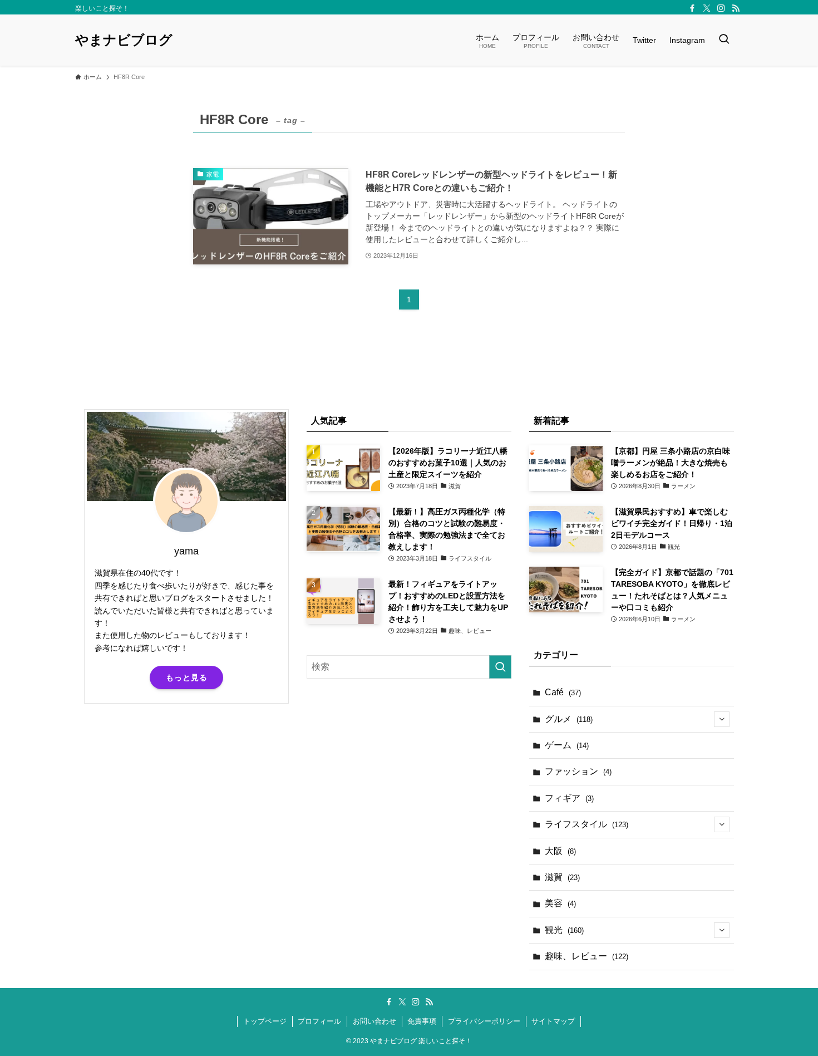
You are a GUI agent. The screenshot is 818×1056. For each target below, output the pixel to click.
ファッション (578, 771)
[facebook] (692, 8)
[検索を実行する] (500, 667)
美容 (560, 903)
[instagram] (721, 8)
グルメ (569, 719)
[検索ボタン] (724, 40)
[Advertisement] (186, 799)
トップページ (265, 1021)
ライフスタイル (586, 824)
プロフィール (319, 1021)
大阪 (560, 851)
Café (563, 692)
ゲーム (567, 745)
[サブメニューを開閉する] (722, 719)
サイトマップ (553, 1021)
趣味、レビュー (586, 956)
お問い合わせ (374, 1021)
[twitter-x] (706, 8)
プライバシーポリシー (484, 1021)
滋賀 (562, 877)
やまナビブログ (124, 40)
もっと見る (187, 677)
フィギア (569, 798)
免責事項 (421, 1021)
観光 (564, 930)
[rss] (735, 8)
